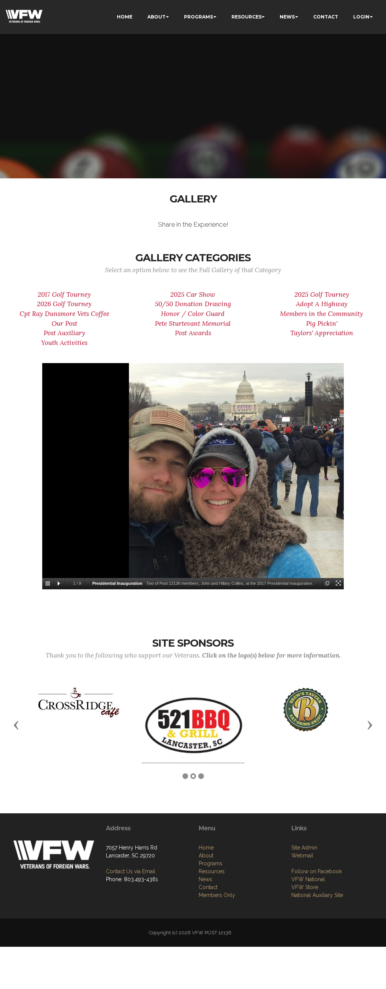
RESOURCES (246, 17)
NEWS (287, 17)
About (206, 856)
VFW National (308, 879)
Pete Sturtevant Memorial (193, 323)
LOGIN (361, 17)
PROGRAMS (198, 17)
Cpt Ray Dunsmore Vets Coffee (64, 314)
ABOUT (156, 17)
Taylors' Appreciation (321, 333)
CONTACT (325, 17)
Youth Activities (64, 343)
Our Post (64, 323)
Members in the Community (321, 314)
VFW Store (304, 887)
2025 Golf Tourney (321, 294)
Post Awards (193, 333)
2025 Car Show (192, 294)
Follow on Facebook (316, 871)
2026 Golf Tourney (64, 304)
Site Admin (304, 848)
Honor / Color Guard (193, 314)
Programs (210, 863)
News (205, 879)
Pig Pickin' (321, 323)
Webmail (302, 856)
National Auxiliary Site (317, 895)
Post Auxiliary (64, 333)
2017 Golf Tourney (64, 294)
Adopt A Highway (322, 304)
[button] (16, 724)
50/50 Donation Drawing (193, 304)
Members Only (217, 895)
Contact (208, 887)
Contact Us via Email (130, 871)
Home (206, 848)
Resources (212, 871)
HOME (124, 17)
